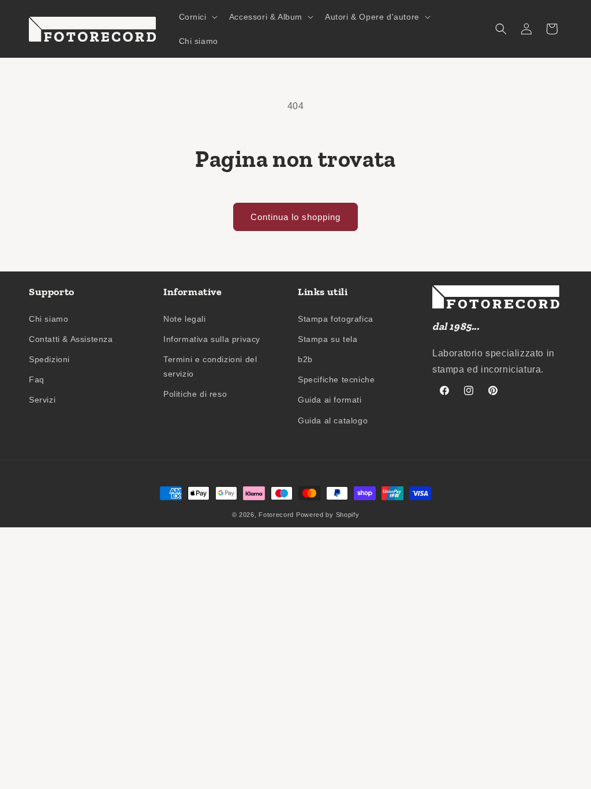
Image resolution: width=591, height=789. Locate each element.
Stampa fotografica (335, 318)
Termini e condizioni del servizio (210, 366)
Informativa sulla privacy (211, 339)
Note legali (184, 318)
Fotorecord (276, 514)
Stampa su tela (327, 339)
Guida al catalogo (333, 420)
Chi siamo (48, 318)
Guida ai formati (330, 399)
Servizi (42, 399)
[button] (197, 17)
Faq (36, 379)
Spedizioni (49, 359)
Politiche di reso (195, 394)
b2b (305, 359)
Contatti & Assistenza (71, 339)
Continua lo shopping (295, 217)
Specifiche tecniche (336, 379)
